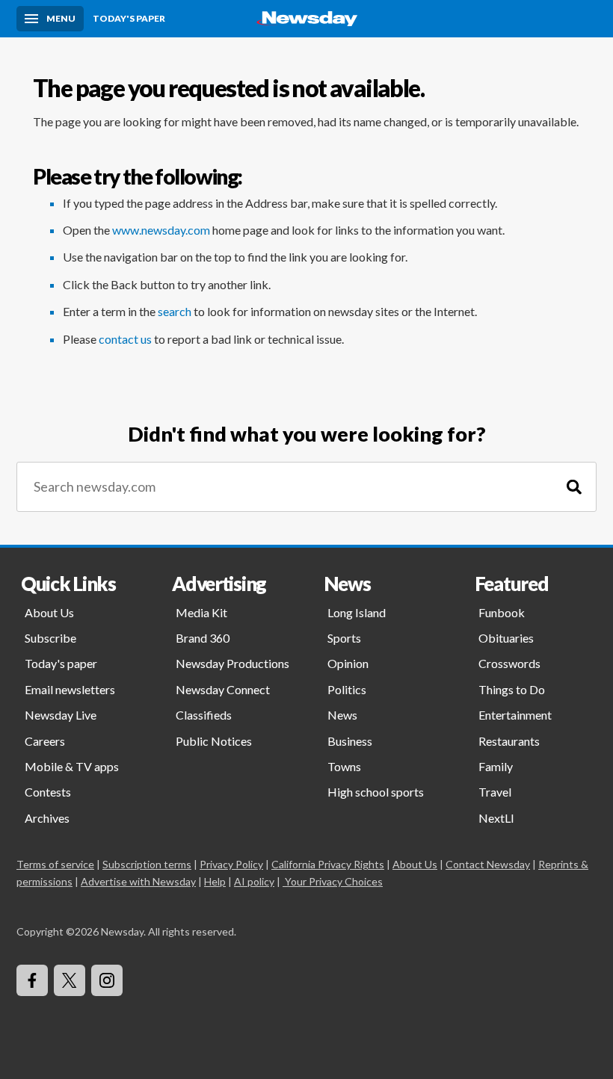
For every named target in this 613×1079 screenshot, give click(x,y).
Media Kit (201, 612)
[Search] (574, 487)
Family (495, 766)
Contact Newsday (488, 864)
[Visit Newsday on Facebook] (32, 980)
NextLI (496, 818)
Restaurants (509, 741)
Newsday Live (60, 715)
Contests (48, 792)
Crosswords (509, 663)
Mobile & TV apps (72, 766)
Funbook (501, 612)
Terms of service (55, 864)
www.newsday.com (161, 230)
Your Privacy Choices (334, 881)
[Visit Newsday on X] (69, 980)
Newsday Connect (223, 689)
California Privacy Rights (327, 864)
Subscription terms (146, 864)
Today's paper (61, 663)
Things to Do (511, 689)
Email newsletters (70, 689)
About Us (49, 612)
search (174, 311)
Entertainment (515, 715)
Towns (344, 766)
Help (215, 881)
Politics (346, 689)
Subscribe (50, 638)
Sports (344, 638)
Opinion (348, 663)
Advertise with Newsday (138, 881)
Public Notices (214, 741)
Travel (494, 792)
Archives (47, 818)
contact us (125, 339)
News (342, 715)
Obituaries (506, 638)
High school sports (375, 792)
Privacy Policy (231, 864)
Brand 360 (203, 638)
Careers (45, 741)
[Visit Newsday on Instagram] (107, 980)
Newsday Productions (232, 663)
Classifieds (204, 715)
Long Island (356, 612)
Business (349, 741)
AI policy (254, 881)
